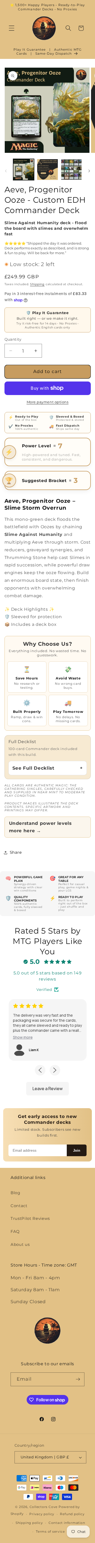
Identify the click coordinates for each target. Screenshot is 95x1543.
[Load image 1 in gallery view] (23, 169)
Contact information (67, 1523)
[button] (11, 28)
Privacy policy (41, 1514)
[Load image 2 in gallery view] (47, 169)
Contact (19, 1205)
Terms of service (50, 1531)
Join (76, 1150)
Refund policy (72, 1514)
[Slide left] (6, 171)
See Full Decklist (33, 768)
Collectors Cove (44, 1507)
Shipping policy (29, 1523)
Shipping (37, 284)
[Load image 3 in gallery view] (71, 169)
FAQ (15, 1231)
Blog (15, 1192)
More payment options (48, 402)
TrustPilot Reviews (30, 1218)
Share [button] (16, 852)
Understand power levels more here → (40, 827)
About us (20, 1244)
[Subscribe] (78, 1379)
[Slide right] (89, 171)
